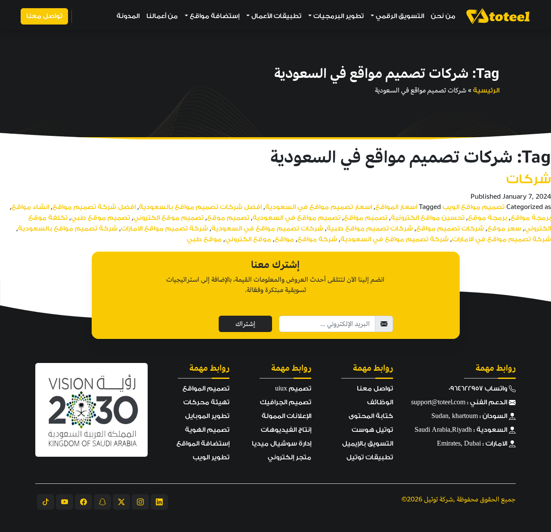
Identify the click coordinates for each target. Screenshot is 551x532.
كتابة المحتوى (371, 416)
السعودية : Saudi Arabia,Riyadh (462, 430)
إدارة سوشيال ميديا (281, 443)
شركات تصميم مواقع (450, 228)
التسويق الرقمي (400, 16)
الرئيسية (486, 90)
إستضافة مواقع (214, 16)
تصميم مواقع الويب (474, 207)
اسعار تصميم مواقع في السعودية (318, 207)
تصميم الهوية (207, 430)
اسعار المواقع (396, 207)
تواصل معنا (44, 16)
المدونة (128, 16)
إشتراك (245, 324)
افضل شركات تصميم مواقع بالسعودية (200, 207)
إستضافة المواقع (202, 443)
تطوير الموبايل (207, 416)
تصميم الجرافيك (285, 402)
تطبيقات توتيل (370, 457)
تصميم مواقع (365, 217)
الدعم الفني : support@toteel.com (460, 402)
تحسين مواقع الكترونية (427, 217)
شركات (528, 179)
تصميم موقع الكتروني (168, 217)
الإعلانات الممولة (286, 416)
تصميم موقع (228, 217)
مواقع (284, 239)
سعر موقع (504, 228)
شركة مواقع (317, 239)
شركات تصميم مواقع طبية (370, 228)
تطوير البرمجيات (338, 16)
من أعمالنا (162, 16)
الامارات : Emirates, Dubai (473, 443)
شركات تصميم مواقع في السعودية (267, 228)
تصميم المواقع (206, 388)
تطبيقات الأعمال (276, 16)
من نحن (443, 16)
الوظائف (380, 402)
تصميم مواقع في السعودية (297, 217)
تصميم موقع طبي (100, 217)
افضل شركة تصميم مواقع (94, 207)
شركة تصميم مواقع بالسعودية (68, 228)
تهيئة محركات (206, 402)
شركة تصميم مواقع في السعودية (395, 239)
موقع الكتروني (248, 239)
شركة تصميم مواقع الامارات (164, 228)
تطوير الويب (211, 457)
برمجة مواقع (531, 217)
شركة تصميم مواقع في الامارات (501, 239)
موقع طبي (204, 239)
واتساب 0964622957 (479, 388)
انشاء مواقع (30, 207)
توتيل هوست (372, 430)
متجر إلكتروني (289, 457)
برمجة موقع (487, 217)
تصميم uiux (293, 388)
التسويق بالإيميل (367, 443)
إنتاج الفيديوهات (286, 430)
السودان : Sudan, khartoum (470, 416)
